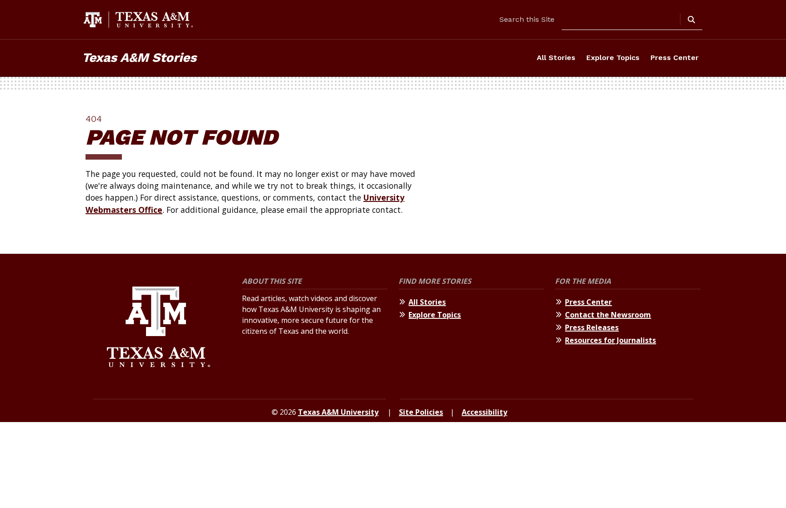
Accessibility (484, 412)
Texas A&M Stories (139, 57)
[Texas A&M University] (158, 328)
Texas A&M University (338, 412)
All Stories (556, 57)
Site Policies (421, 412)
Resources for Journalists (610, 340)
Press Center (674, 57)
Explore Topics (613, 57)
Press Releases (592, 327)
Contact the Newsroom (608, 315)
